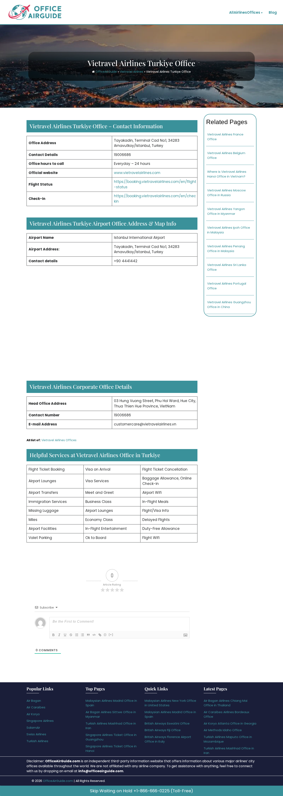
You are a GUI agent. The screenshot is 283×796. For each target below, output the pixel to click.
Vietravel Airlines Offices (58, 440)
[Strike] (71, 634)
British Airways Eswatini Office (167, 723)
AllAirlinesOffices (244, 12)
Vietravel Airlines (131, 72)
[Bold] (53, 634)
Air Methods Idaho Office (223, 730)
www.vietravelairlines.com (137, 172)
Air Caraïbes (36, 707)
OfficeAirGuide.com (58, 781)
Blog (273, 12)
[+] (111, 634)
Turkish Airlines (37, 741)
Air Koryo (33, 714)
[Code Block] (94, 634)
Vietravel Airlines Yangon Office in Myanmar (226, 211)
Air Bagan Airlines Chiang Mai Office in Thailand (225, 703)
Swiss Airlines (36, 734)
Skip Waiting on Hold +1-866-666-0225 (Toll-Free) (141, 791)
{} (105, 634)
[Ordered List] (77, 634)
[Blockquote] (88, 634)
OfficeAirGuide (106, 72)
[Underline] (65, 634)
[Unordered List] (82, 634)
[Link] (100, 634)
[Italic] (59, 634)
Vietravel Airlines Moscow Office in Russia (226, 192)
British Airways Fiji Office (163, 730)
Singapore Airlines (40, 721)
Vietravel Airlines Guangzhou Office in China (229, 304)
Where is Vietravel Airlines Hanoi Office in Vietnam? (226, 174)
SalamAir (33, 727)
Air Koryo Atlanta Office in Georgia (230, 723)
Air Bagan (34, 700)
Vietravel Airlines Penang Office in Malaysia (226, 248)
